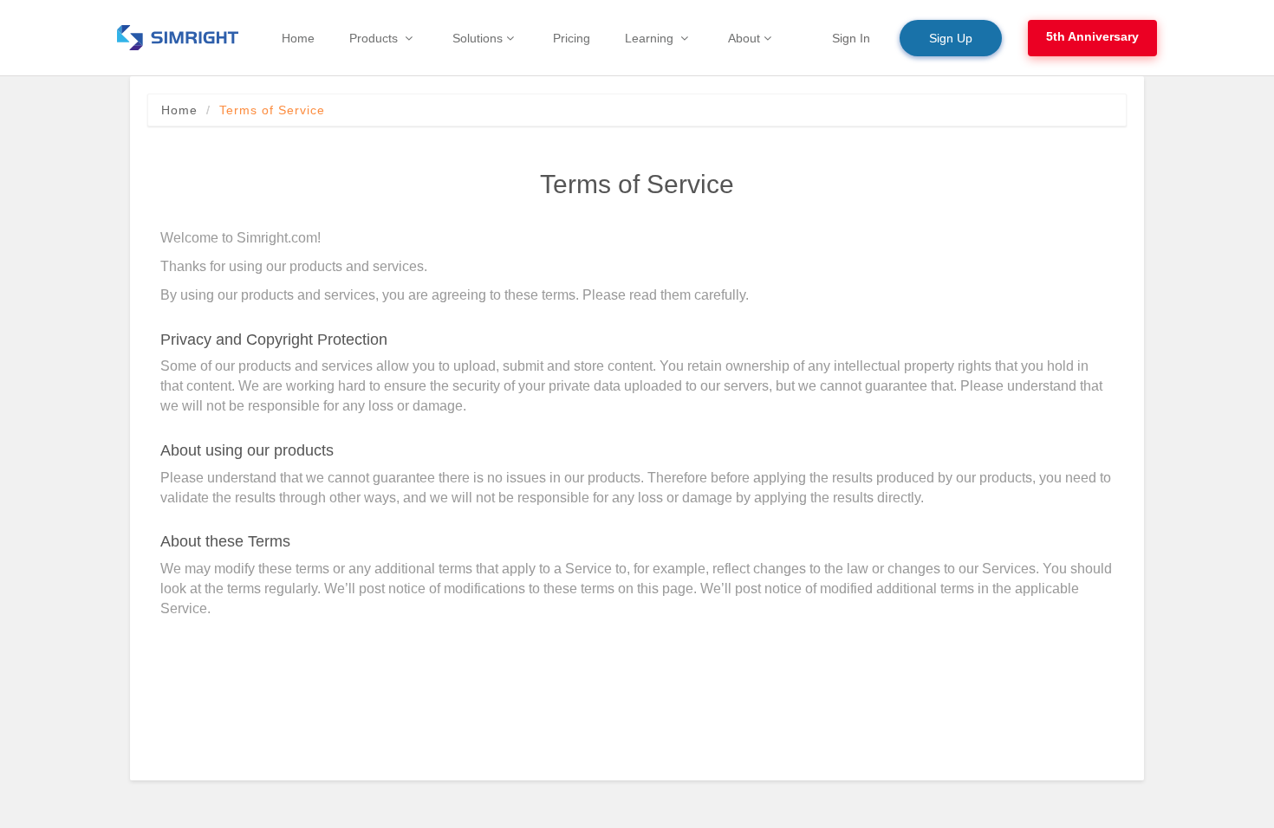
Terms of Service (272, 110)
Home (179, 110)
